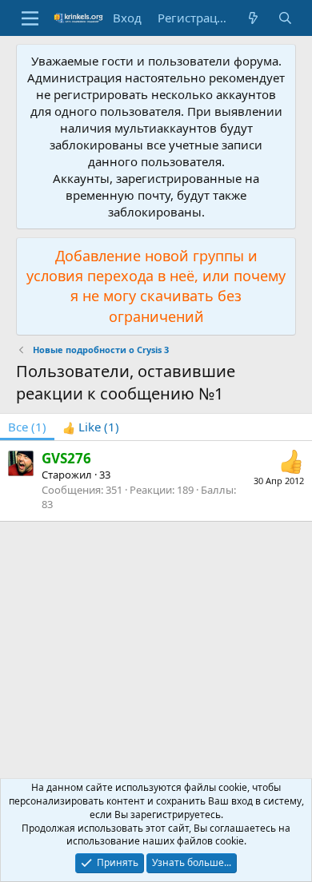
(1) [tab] (27, 427)
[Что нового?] (253, 18)
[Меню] (30, 18)
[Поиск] (285, 18)
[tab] (90, 427)
